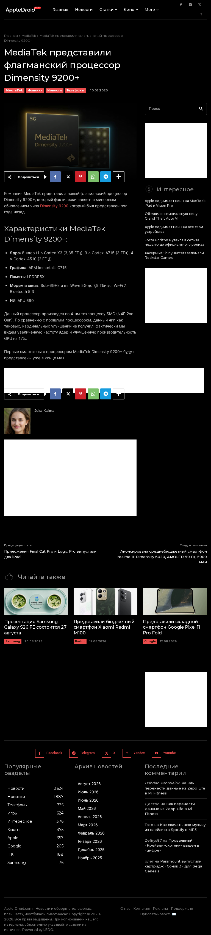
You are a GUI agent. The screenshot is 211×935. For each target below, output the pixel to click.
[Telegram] (190, 5)
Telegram (87, 753)
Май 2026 (87, 808)
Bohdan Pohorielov (162, 783)
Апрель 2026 (90, 816)
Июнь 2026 (88, 800)
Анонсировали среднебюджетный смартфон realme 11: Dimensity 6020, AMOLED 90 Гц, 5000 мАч (162, 556)
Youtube (169, 753)
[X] (200, 5)
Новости (54, 90)
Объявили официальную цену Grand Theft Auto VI (171, 216)
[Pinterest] (80, 176)
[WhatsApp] (93, 176)
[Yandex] (201, 14)
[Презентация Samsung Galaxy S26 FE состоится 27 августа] (36, 601)
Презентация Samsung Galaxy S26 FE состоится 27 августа (35, 627)
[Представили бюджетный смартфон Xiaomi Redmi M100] (106, 601)
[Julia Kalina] (17, 421)
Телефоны (75, 90)
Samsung (12, 641)
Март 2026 (88, 824)
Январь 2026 (90, 841)
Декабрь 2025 (91, 849)
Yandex (139, 753)
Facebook (54, 753)
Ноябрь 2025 (90, 857)
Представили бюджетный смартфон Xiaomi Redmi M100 (104, 627)
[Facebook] (181, 5)
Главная (11, 35)
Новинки (35, 90)
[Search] (201, 109)
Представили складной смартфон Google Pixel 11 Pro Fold (171, 627)
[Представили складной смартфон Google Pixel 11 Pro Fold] (175, 601)
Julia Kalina (44, 410)
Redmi (80, 641)
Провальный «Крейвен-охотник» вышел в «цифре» (172, 845)
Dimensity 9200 (54, 205)
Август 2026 (89, 783)
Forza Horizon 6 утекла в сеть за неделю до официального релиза (174, 242)
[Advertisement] (104, 380)
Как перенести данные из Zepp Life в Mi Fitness (175, 788)
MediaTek (28, 35)
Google (150, 641)
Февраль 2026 (91, 833)
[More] (118, 176)
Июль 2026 (88, 792)
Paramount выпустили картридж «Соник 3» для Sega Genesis (173, 866)
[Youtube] (156, 753)
